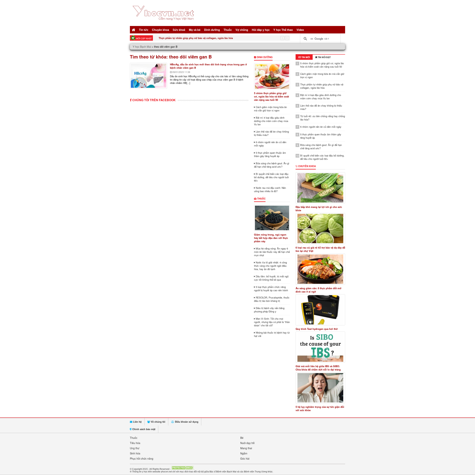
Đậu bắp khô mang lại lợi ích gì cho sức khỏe (319, 208)
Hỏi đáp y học (261, 30)
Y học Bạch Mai (142, 46)
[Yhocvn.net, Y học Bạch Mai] (164, 23)
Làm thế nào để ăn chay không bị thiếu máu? (271, 133)
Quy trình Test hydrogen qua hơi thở (317, 329)
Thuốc (228, 30)
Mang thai (246, 448)
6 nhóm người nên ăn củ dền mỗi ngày (270, 143)
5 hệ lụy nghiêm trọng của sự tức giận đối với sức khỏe (320, 408)
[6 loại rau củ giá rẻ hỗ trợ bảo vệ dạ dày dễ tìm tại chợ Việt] (320, 228)
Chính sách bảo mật (143, 429)
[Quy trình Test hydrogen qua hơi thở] (320, 309)
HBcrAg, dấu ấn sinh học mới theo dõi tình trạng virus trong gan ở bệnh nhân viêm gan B (208, 66)
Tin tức (143, 30)
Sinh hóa (135, 453)
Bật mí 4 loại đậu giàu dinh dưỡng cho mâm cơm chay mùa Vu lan (271, 121)
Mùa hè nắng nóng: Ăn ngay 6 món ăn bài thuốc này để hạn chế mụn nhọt (272, 252)
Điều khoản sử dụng (186, 421)
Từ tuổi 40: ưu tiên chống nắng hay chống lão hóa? (322, 117)
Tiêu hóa (135, 443)
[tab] (304, 57)
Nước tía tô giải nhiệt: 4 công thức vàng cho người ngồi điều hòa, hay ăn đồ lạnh (270, 266)
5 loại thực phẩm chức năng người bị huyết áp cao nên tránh (271, 288)
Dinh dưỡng (212, 30)
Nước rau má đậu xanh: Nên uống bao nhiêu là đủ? (270, 189)
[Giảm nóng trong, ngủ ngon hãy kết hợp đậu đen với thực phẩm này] (272, 218)
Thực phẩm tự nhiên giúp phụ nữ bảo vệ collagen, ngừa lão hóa (196, 38)
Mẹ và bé (194, 30)
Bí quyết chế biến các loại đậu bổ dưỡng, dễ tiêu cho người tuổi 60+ (271, 177)
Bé (241, 438)
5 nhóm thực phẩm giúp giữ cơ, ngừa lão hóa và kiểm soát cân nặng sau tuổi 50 (271, 96)
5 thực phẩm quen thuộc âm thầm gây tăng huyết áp (270, 154)
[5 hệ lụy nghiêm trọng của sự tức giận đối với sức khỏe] (320, 387)
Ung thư (134, 448)
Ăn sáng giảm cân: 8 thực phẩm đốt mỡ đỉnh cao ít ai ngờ (318, 290)
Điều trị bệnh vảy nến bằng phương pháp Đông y (269, 309)
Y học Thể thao (283, 30)
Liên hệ (137, 421)
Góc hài (244, 458)
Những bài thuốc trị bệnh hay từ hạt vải (272, 334)
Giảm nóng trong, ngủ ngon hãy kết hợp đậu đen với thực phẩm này (271, 238)
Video (300, 30)
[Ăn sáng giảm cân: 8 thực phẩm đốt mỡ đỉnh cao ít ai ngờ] (320, 269)
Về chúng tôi (157, 421)
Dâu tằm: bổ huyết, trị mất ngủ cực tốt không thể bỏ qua (271, 278)
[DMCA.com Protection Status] (182, 468)
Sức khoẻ (179, 30)
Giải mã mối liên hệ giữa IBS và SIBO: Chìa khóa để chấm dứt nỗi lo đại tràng (318, 368)
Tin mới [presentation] (305, 57)
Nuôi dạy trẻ (247, 443)
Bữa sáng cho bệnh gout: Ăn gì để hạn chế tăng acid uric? (271, 164)
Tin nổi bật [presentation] (324, 57)
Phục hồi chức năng (141, 458)
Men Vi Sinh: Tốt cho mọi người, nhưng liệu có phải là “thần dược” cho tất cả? (272, 322)
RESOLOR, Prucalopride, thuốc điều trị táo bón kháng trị (271, 299)
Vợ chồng (241, 30)
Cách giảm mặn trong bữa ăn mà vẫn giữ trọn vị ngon (270, 108)
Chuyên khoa (160, 30)
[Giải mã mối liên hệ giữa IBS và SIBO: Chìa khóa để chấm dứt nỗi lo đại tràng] (320, 347)
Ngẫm (243, 453)
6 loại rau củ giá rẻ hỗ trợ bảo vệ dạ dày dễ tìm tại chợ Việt (320, 249)
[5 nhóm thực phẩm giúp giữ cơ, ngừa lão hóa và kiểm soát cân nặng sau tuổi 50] (272, 76)
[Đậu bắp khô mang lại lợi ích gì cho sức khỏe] (320, 187)
